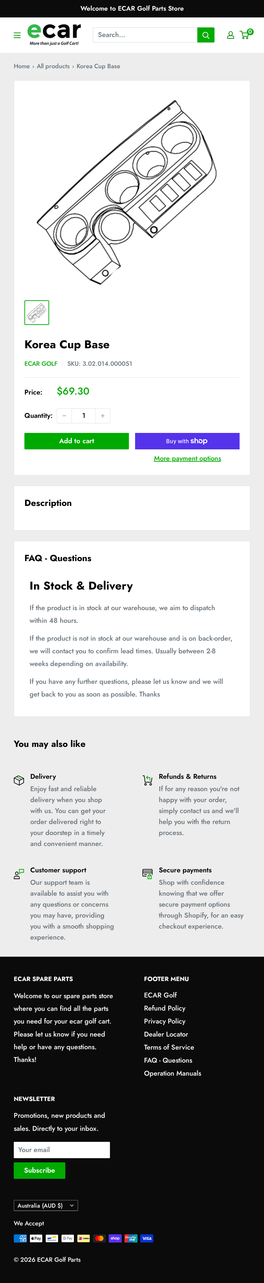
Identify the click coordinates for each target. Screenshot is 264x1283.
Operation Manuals (172, 1073)
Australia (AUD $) (40, 1205)
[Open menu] (17, 35)
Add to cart (76, 441)
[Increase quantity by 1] (103, 416)
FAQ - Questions (168, 1060)
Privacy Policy (164, 1021)
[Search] (205, 35)
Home (22, 66)
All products (53, 66)
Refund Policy (164, 1008)
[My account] (230, 35)
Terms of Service (169, 1047)
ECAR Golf (40, 363)
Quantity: (38, 416)
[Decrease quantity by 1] (64, 416)
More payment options (187, 458)
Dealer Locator (166, 1034)
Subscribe (39, 1170)
